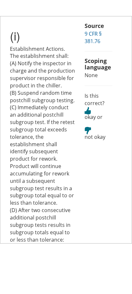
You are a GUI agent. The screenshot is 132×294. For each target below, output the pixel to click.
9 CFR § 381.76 (93, 37)
